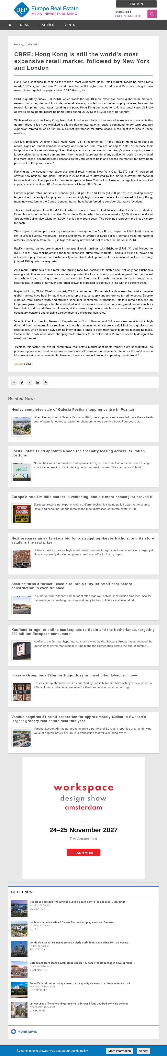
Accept (143, 1051)
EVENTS (69, 24)
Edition (136, 3)
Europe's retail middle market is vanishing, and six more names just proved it (82, 497)
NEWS (24, 24)
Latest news (23, 892)
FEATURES (46, 24)
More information (119, 1051)
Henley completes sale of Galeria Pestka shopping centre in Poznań (72, 409)
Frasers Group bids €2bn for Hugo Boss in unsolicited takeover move (74, 675)
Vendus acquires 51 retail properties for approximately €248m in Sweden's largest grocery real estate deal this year (78, 719)
